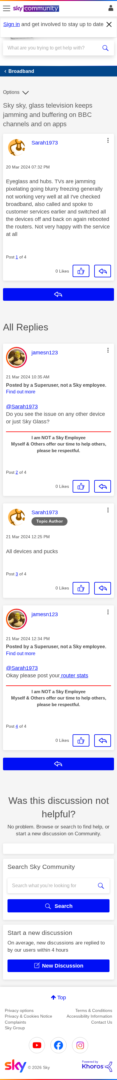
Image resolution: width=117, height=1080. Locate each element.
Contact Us (101, 1022)
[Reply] (102, 271)
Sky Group (15, 1027)
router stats (74, 676)
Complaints (15, 1022)
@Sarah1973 (22, 407)
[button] (108, 140)
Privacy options (19, 1010)
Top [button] (61, 998)
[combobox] (53, 47)
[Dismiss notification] (109, 24)
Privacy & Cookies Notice (28, 1016)
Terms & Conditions (93, 1010)
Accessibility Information (89, 1016)
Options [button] (11, 92)
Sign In (109, 9)
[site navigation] (6, 9)
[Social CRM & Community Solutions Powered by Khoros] (97, 1066)
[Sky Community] (37, 8)
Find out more (20, 391)
